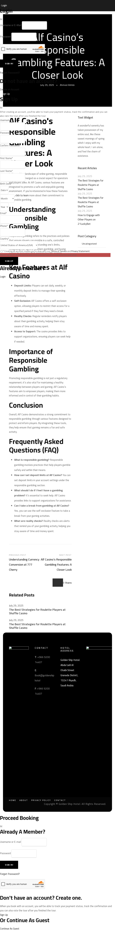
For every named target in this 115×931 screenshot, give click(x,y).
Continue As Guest (9, 928)
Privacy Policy (41, 800)
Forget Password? (10, 72)
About (23, 800)
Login (3, 276)
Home (12, 800)
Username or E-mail (10, 841)
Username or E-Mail (10, 25)
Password (5, 36)
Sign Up (4, 914)
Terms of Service (59, 251)
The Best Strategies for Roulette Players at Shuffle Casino (37, 611)
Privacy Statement (80, 251)
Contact (60, 800)
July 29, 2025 (16, 605)
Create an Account (9, 89)
